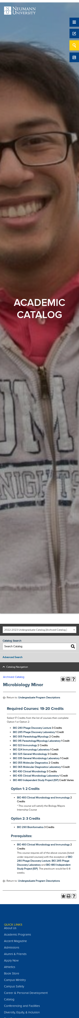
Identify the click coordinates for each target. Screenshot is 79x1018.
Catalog (9, 999)
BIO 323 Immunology (25, 745)
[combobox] (39, 629)
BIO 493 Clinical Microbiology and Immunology (43, 797)
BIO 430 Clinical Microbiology (29, 771)
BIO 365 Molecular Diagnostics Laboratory (37, 767)
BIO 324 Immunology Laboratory (31, 749)
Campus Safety (14, 986)
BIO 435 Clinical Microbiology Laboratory (36, 775)
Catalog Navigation (17, 667)
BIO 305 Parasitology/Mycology (31, 736)
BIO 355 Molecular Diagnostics (30, 762)
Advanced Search (12, 657)
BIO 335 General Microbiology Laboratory (36, 758)
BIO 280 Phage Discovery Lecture (32, 728)
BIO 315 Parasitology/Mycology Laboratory (37, 740)
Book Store (11, 973)
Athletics (9, 967)
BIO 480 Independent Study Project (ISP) (36, 780)
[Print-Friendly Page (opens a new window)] (68, 679)
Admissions (11, 947)
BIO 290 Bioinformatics (30, 827)
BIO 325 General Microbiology (30, 754)
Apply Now (11, 960)
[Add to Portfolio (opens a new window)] (63, 679)
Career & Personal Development (26, 993)
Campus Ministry (15, 980)
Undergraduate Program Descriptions (39, 697)
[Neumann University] (20, 12)
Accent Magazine (15, 941)
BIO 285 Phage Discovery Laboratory (34, 732)
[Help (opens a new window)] (73, 679)
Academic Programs (17, 934)
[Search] (72, 646)
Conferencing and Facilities (22, 1006)
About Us (10, 928)
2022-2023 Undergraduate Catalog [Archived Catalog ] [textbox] (35, 629)
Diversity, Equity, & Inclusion (22, 1012)
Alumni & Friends (15, 954)
